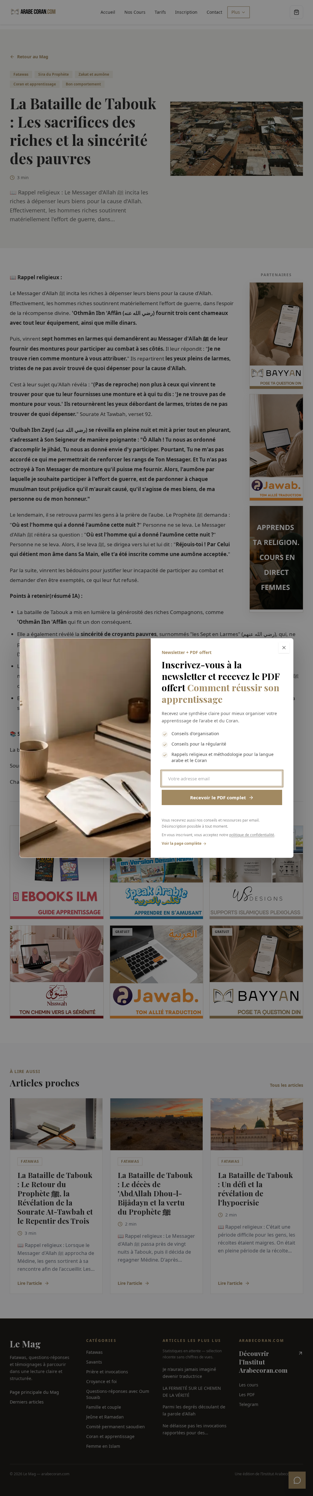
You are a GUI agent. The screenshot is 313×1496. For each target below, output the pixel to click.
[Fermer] (283, 647)
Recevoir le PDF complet (218, 797)
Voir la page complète (181, 843)
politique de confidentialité (251, 834)
